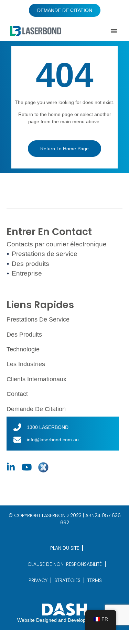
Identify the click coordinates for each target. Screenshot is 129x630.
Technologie (23, 349)
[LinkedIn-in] (11, 467)
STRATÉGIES (67, 580)
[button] (114, 31)
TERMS (94, 580)
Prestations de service (38, 319)
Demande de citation (36, 409)
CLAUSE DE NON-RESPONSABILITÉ (65, 564)
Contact (17, 393)
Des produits (24, 334)
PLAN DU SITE (64, 548)
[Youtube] (26, 467)
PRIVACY (38, 580)
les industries (26, 364)
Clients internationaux (36, 379)
